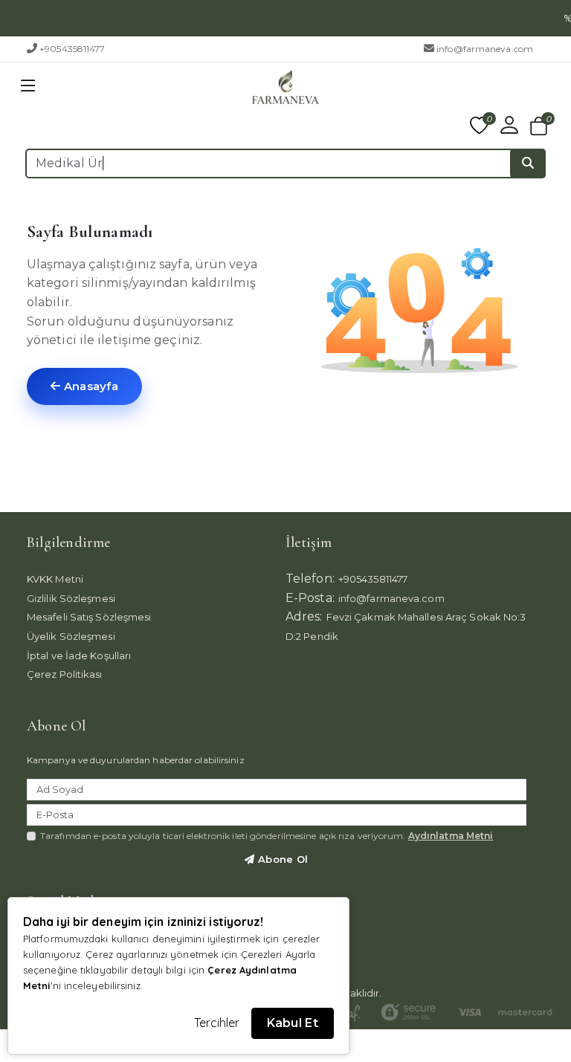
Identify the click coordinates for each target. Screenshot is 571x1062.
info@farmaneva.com (484, 48)
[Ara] (528, 163)
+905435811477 (72, 48)
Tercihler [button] (217, 1022)
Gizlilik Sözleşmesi (71, 598)
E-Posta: (310, 598)
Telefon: (310, 579)
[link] (560, 18)
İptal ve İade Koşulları (79, 655)
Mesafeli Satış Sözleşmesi (89, 617)
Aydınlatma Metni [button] (451, 835)
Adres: (304, 616)
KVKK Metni (55, 579)
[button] (28, 86)
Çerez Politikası (65, 674)
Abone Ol (282, 859)
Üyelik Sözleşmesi (71, 636)
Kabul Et (292, 1023)
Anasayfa (89, 386)
